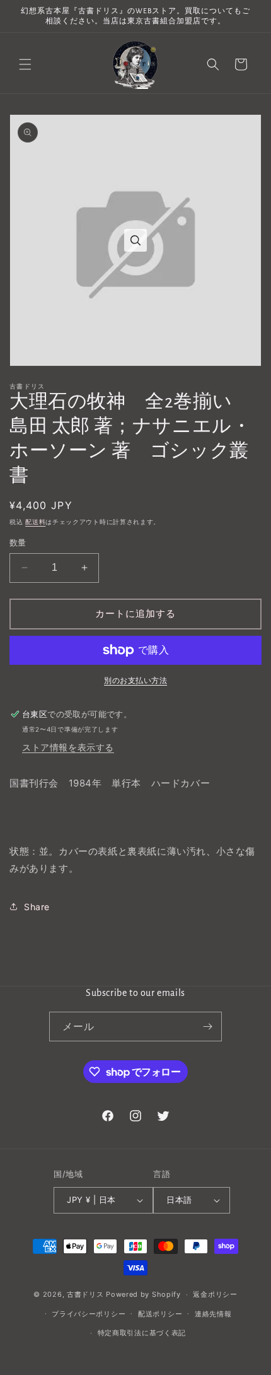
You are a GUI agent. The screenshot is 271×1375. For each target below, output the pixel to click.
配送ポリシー (160, 1313)
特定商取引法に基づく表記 (142, 1332)
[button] (25, 64)
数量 (17, 542)
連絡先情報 (213, 1313)
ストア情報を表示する (68, 747)
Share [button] (37, 906)
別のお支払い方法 (135, 680)
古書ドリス (85, 1294)
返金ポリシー (215, 1294)
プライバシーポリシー (88, 1313)
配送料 (35, 521)
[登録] (207, 1026)
